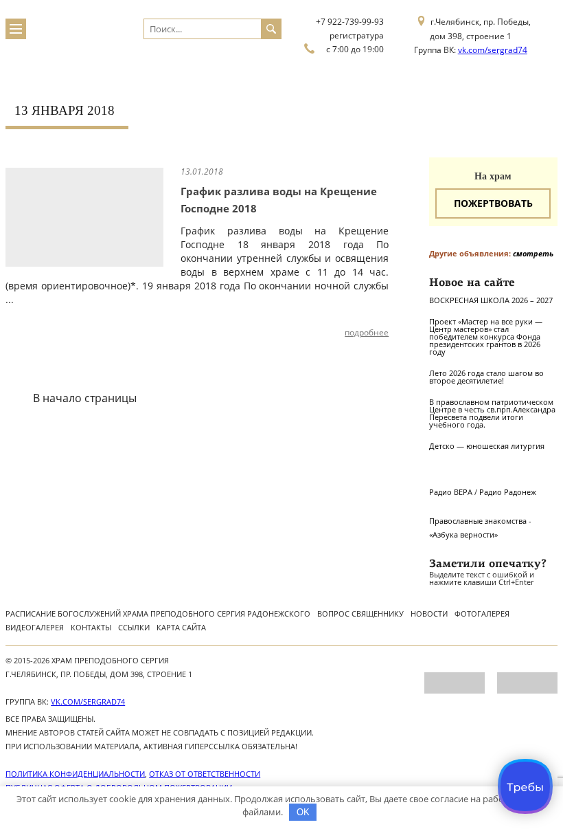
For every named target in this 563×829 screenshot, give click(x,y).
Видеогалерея (34, 627)
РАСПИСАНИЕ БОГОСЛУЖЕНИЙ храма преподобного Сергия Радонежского (157, 613)
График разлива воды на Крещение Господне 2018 (279, 199)
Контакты (91, 627)
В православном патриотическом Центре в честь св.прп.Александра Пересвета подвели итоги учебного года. (492, 413)
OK (303, 812)
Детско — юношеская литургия (486, 446)
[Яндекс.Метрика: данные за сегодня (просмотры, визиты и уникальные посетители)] (454, 683)
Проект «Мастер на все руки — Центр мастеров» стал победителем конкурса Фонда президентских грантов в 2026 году (485, 336)
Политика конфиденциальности (75, 774)
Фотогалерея (482, 613)
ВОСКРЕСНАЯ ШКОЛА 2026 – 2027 (491, 300)
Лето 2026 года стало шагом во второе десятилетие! (486, 377)
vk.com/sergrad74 (492, 50)
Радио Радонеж (507, 492)
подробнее (367, 333)
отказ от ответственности (204, 774)
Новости (429, 613)
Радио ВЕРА (450, 492)
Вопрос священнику (360, 613)
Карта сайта (181, 627)
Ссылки (134, 627)
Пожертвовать (493, 203)
